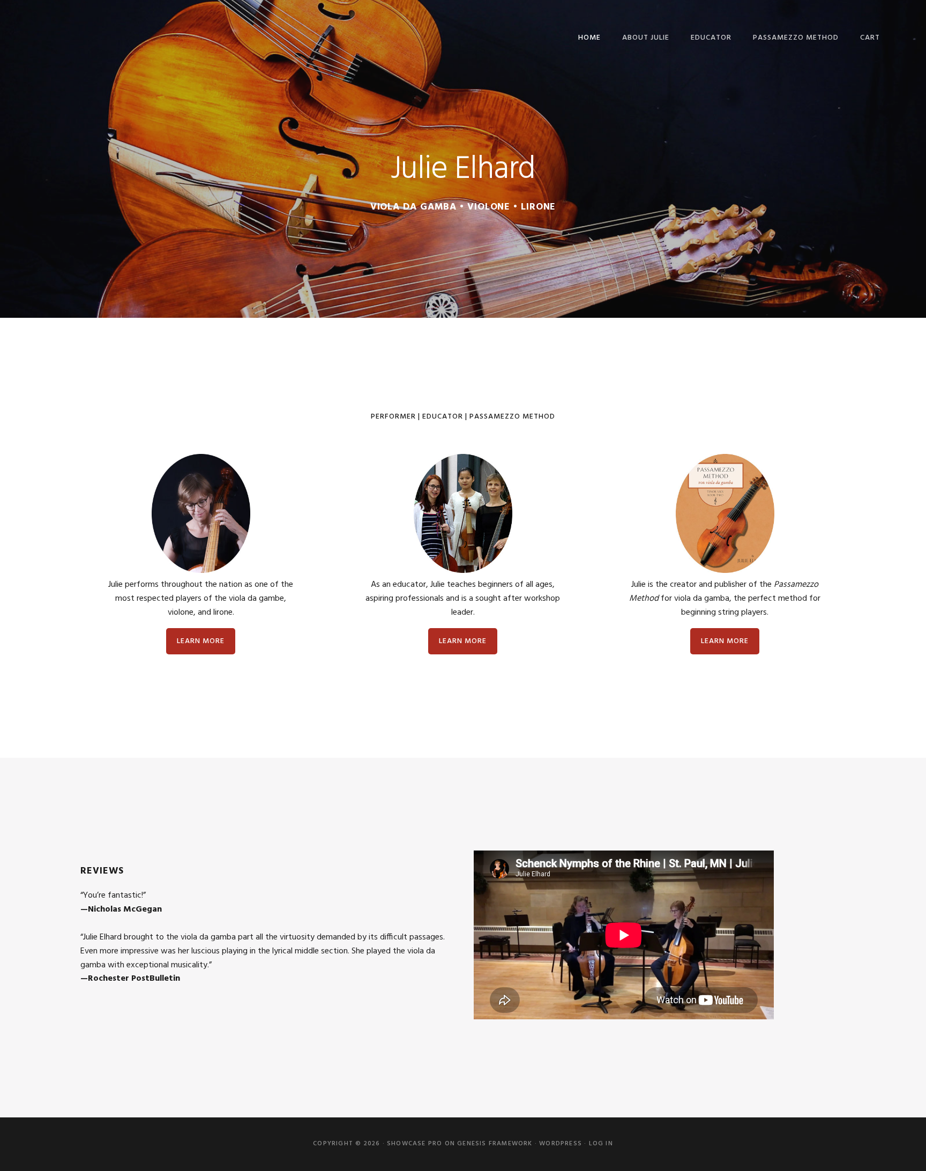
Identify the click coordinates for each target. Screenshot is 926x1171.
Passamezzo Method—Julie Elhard (99, 36)
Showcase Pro (414, 1143)
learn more (201, 641)
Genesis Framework (494, 1143)
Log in (601, 1143)
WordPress (560, 1143)
